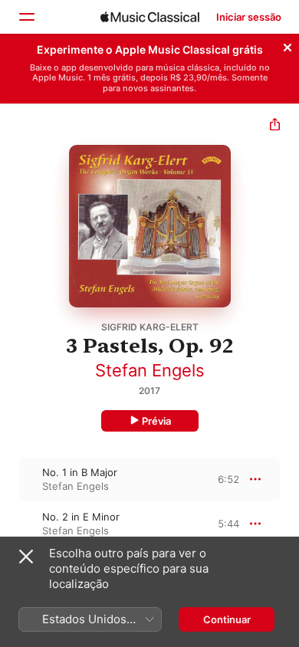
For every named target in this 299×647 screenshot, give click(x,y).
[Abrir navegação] (26, 17)
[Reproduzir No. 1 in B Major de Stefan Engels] (10, 479)
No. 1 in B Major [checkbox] (79, 472)
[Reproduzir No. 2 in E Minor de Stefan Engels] (10, 523)
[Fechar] (287, 45)
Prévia (156, 421)
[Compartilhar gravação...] (275, 126)
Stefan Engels (150, 370)
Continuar (227, 619)
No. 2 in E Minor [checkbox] (81, 517)
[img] (149, 16)
